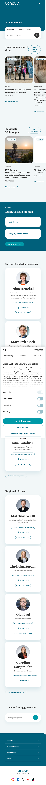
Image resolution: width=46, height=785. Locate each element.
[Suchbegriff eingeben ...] (35, 717)
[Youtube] (28, 779)
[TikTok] (33, 779)
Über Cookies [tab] (37, 356)
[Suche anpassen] (36, 35)
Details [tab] (23, 356)
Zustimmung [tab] (8, 356)
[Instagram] (12, 779)
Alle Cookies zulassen (23, 421)
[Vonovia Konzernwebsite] (12, 3)
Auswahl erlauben (23, 427)
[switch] (40, 398)
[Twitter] (23, 779)
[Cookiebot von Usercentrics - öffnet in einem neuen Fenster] (34, 350)
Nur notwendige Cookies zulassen (23, 434)
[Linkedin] (18, 779)
